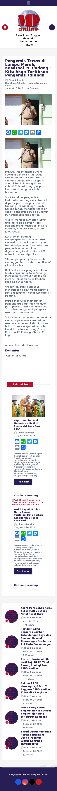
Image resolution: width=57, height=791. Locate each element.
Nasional (41, 83)
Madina (31, 83)
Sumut (8, 85)
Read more (23, 481)
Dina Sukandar (17, 80)
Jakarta (20, 83)
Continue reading (26, 495)
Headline (10, 83)
